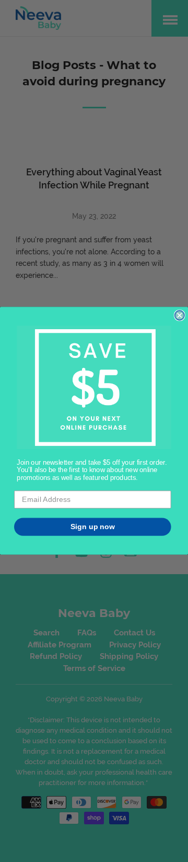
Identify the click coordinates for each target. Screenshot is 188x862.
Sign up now (92, 527)
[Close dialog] (179, 315)
